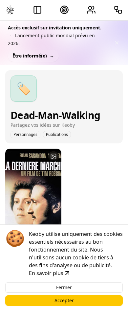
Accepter (64, 300)
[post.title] (53, 156)
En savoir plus (46, 273)
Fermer (64, 287)
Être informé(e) (33, 56)
